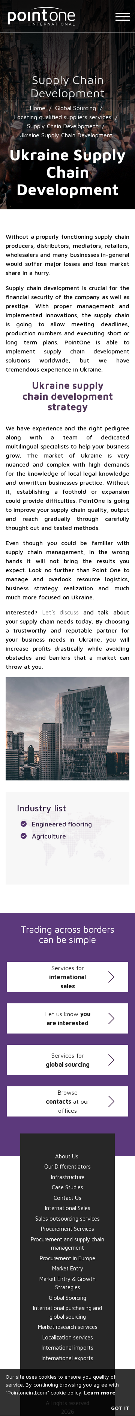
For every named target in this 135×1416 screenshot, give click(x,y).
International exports (67, 1358)
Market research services (68, 1327)
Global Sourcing (75, 107)
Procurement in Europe (67, 1258)
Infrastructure (67, 1177)
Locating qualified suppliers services (62, 117)
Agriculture (49, 836)
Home (37, 107)
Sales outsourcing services (67, 1218)
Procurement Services (67, 1229)
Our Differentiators (67, 1166)
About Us (66, 1156)
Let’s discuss (60, 612)
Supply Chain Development (62, 126)
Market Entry (67, 1268)
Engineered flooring (62, 824)
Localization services (67, 1337)
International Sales (67, 1208)
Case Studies (67, 1187)
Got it (120, 1408)
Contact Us (67, 1198)
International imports (67, 1347)
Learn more (100, 1392)
